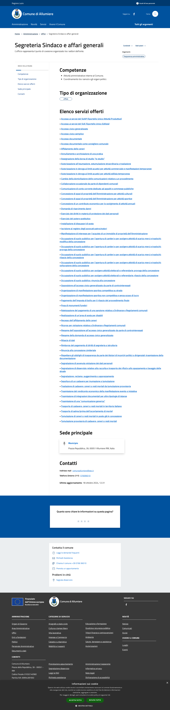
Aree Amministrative (20, 628)
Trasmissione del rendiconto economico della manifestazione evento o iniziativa (99, 391)
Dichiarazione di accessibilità (97, 677)
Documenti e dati (19, 650)
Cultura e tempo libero (58, 628)
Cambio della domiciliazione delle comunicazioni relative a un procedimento (97, 178)
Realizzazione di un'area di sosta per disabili (82, 315)
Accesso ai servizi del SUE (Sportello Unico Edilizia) (85, 123)
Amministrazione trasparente (97, 663)
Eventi (125, 649)
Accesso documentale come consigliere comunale (84, 143)
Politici (15, 641)
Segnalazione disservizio (59, 668)
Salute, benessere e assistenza (98, 641)
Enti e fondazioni (19, 637)
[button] (85, 706)
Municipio (73, 443)
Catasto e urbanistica (58, 641)
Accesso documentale (71, 138)
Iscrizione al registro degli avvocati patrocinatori (84, 228)
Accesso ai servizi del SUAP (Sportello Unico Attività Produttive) (91, 118)
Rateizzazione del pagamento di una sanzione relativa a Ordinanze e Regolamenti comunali (104, 310)
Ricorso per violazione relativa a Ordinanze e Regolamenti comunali (93, 325)
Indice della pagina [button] (25, 66)
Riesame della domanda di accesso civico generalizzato (87, 335)
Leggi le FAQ (54, 672)
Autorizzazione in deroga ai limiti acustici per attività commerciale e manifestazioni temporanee (106, 168)
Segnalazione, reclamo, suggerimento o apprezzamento (87, 376)
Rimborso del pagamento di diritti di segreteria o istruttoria (89, 345)
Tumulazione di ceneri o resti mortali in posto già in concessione (91, 416)
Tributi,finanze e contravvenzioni (99, 632)
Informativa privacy (93, 668)
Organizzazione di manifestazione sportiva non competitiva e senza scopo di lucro (100, 295)
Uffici (43, 33)
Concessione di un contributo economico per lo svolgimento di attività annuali (98, 203)
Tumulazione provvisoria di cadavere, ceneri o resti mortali (89, 421)
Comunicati (127, 628)
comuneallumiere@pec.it (83, 470)
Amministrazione (30, 33)
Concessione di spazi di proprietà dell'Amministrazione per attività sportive (96, 198)
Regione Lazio (18, 3)
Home (17, 33)
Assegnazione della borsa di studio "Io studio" (83, 158)
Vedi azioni (139, 45)
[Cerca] (155, 14)
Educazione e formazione (96, 623)
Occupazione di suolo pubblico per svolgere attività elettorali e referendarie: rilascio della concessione (109, 275)
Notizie (125, 623)
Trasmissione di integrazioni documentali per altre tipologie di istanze (94, 396)
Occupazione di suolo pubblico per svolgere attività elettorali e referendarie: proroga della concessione (110, 270)
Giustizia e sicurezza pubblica (97, 628)
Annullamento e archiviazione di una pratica (82, 153)
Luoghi (125, 645)
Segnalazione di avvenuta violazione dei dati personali (87, 363)
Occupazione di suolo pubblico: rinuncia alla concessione (88, 280)
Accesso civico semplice (72, 133)
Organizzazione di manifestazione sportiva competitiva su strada (91, 290)
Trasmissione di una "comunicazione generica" (83, 401)
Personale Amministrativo (23, 646)
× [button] (167, 683)
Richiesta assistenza (57, 677)
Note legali (90, 672)
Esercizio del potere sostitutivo (75, 218)
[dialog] (85, 695)
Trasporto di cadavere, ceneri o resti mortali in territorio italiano (91, 406)
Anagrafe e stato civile (58, 623)
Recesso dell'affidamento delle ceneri (79, 320)
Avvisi (124, 632)
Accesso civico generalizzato (74, 128)
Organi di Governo (19, 623)
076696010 (85, 475)
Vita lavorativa (55, 632)
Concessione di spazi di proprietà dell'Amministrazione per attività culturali (96, 193)
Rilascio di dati (68, 340)
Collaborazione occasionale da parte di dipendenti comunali (89, 183)
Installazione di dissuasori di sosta (77, 223)
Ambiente (89, 637)
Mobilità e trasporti (57, 646)
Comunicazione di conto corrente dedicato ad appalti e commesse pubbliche (97, 188)
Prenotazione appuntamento (61, 663)
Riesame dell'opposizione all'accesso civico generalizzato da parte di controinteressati (102, 330)
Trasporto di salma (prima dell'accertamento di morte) (87, 411)
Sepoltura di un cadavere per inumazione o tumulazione (87, 381)
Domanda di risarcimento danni (76, 208)
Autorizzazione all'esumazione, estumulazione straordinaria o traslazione (96, 163)
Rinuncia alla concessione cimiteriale (78, 350)
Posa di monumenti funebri (74, 305)
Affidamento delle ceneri (73, 148)
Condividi (126, 45)
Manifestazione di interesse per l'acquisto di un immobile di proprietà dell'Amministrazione (104, 233)
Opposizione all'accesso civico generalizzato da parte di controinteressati (95, 285)
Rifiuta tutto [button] (95, 700)
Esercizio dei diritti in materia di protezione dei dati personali (90, 213)
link (109, 695)
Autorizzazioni (91, 646)
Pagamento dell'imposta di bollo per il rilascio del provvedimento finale (95, 300)
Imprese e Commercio (58, 637)
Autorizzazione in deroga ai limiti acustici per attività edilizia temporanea (95, 173)
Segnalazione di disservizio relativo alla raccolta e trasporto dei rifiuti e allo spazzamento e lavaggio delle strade (110, 370)
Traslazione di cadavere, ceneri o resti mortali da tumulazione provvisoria (96, 386)
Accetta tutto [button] (75, 700)
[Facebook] (133, 13)
